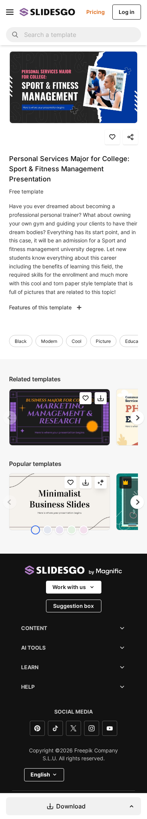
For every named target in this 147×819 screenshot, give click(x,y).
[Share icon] (130, 137)
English (40, 774)
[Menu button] (10, 12)
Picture (103, 341)
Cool (76, 341)
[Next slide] (137, 418)
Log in (127, 12)
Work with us (69, 587)
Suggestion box (73, 606)
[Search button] (15, 34)
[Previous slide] (10, 418)
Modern (49, 341)
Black (21, 341)
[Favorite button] (112, 137)
